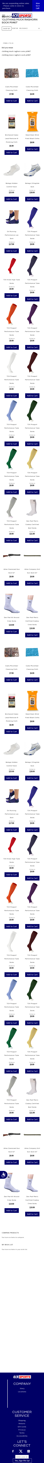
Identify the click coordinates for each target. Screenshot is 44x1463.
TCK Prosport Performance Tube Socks (32, 235)
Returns (22, 1423)
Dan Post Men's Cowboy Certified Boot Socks (32, 524)
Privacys (22, 1430)
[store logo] (22, 15)
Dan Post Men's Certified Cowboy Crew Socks (32, 621)
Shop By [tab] (6, 28)
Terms (22, 1433)
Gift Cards (22, 1427)
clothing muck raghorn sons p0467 (16, 51)
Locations (22, 1391)
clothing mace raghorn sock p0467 (16, 55)
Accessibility (22, 1436)
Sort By (15, 28)
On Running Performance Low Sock (11, 235)
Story (22, 1388)
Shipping (22, 1420)
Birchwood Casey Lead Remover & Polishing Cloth (11, 138)
